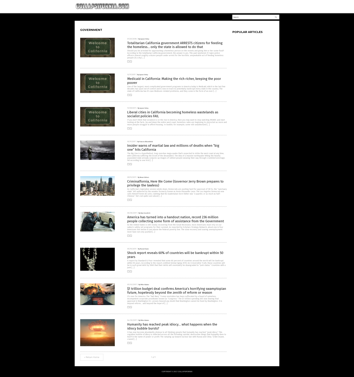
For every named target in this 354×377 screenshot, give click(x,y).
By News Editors (143, 177)
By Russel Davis (143, 249)
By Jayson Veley (143, 39)
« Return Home (91, 357)
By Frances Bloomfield (145, 142)
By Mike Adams (144, 285)
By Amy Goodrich (144, 213)
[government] (102, 9)
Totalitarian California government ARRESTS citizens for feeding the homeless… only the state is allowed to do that (174, 45)
